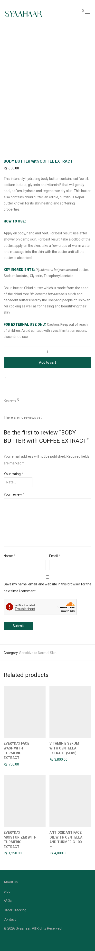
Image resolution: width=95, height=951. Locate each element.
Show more (10, 764)
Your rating (13, 474)
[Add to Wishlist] (8, 376)
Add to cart (47, 362)
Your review (14, 494)
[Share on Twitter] (24, 376)
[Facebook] (5, 940)
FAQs (8, 901)
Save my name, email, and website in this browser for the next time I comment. (47, 587)
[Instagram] (12, 940)
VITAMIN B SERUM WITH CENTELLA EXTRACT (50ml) (64, 748)
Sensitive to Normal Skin (38, 653)
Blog (7, 891)
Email (54, 556)
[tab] (47, 400)
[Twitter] (20, 940)
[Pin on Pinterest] (31, 376)
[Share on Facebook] (17, 376)
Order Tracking (15, 910)
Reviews (11, 400)
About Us (11, 882)
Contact (10, 919)
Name (9, 556)
